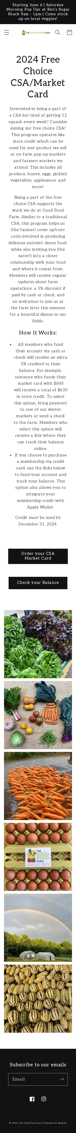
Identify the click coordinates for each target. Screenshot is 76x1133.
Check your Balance (38, 582)
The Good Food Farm (31, 1123)
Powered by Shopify (55, 1123)
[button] (6, 32)
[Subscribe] (62, 1079)
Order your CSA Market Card (38, 556)
